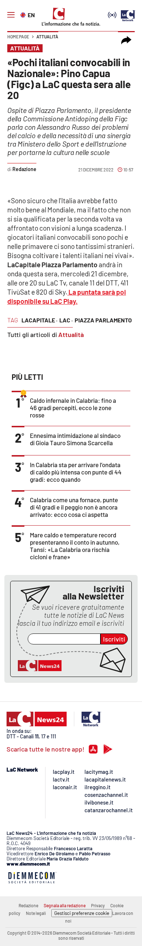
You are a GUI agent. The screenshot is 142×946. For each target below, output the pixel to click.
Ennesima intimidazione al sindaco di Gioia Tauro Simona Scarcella (75, 439)
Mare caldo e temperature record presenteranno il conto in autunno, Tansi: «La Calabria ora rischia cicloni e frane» (74, 545)
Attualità (47, 36)
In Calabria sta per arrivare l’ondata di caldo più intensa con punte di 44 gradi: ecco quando (76, 472)
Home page (18, 36)
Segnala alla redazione (65, 905)
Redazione (28, 905)
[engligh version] (24, 14)
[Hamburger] (11, 15)
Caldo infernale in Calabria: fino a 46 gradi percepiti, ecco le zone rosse (73, 408)
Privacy (98, 905)
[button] (126, 40)
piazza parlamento (103, 320)
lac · (66, 320)
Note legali (36, 913)
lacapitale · (39, 320)
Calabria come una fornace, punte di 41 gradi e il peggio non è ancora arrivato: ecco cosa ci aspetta (74, 507)
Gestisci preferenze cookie (81, 913)
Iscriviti (114, 639)
